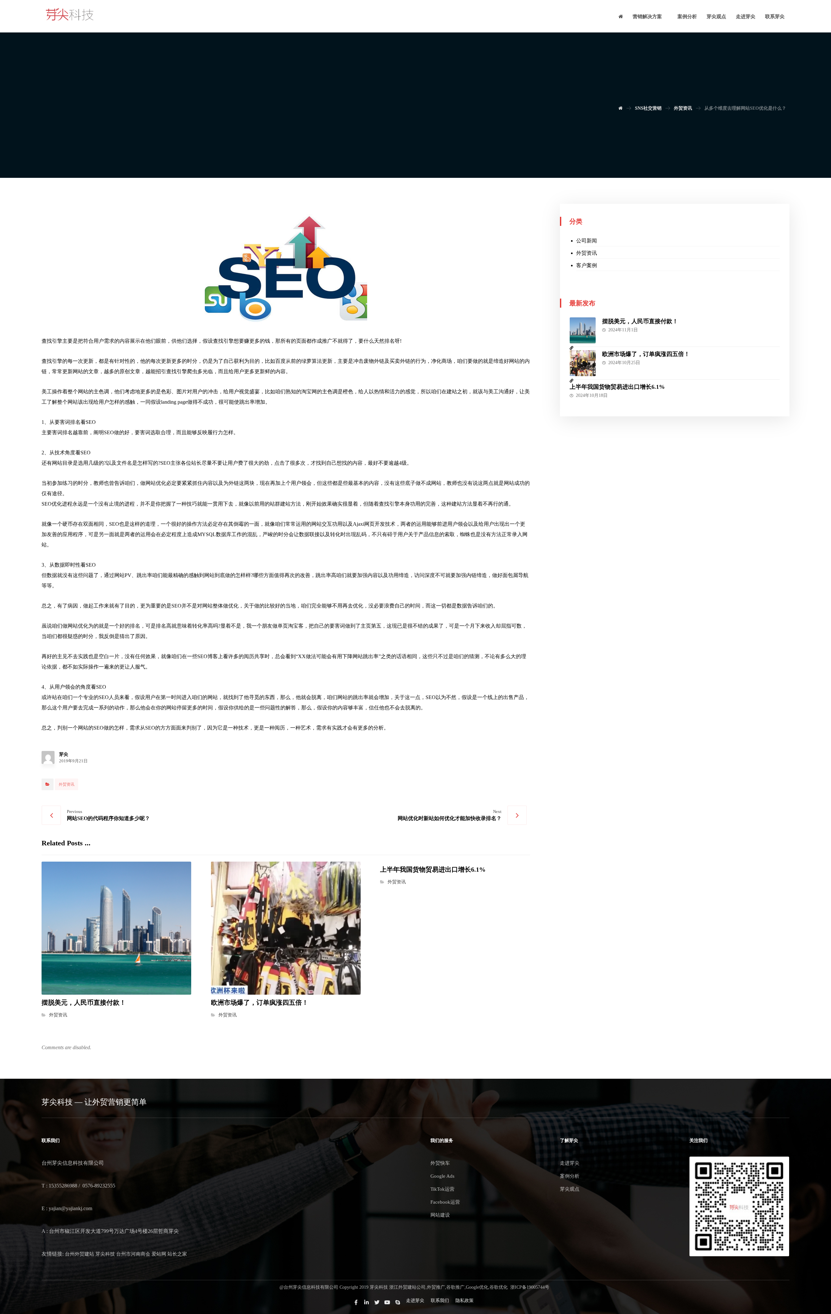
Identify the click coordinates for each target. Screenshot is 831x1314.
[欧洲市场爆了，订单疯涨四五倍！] (583, 363)
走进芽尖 (569, 1163)
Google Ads (442, 1176)
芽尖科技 (105, 1254)
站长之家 (177, 1254)
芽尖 (63, 754)
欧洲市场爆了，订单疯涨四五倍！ (646, 354)
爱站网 (159, 1254)
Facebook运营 (445, 1202)
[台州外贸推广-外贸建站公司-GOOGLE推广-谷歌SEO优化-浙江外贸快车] (70, 14)
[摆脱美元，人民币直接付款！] (583, 330)
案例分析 (569, 1176)
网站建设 (440, 1215)
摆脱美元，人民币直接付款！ (640, 321)
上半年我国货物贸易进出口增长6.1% (617, 387)
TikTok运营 (442, 1189)
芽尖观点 (569, 1189)
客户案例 (586, 265)
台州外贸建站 (79, 1254)
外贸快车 (440, 1163)
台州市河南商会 (133, 1254)
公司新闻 (586, 240)
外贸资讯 (66, 784)
